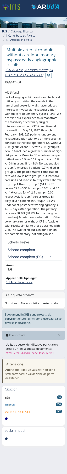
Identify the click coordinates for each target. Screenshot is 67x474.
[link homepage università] (45, 6)
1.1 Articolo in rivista (19, 40)
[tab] (50, 256)
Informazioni (16, 335)
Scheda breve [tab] (18, 242)
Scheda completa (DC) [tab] (25, 257)
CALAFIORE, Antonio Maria (26, 70)
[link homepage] (12, 6)
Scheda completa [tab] (21, 250)
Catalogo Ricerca (22, 31)
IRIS (4, 31)
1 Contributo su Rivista (20, 35)
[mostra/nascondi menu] (3, 13)
